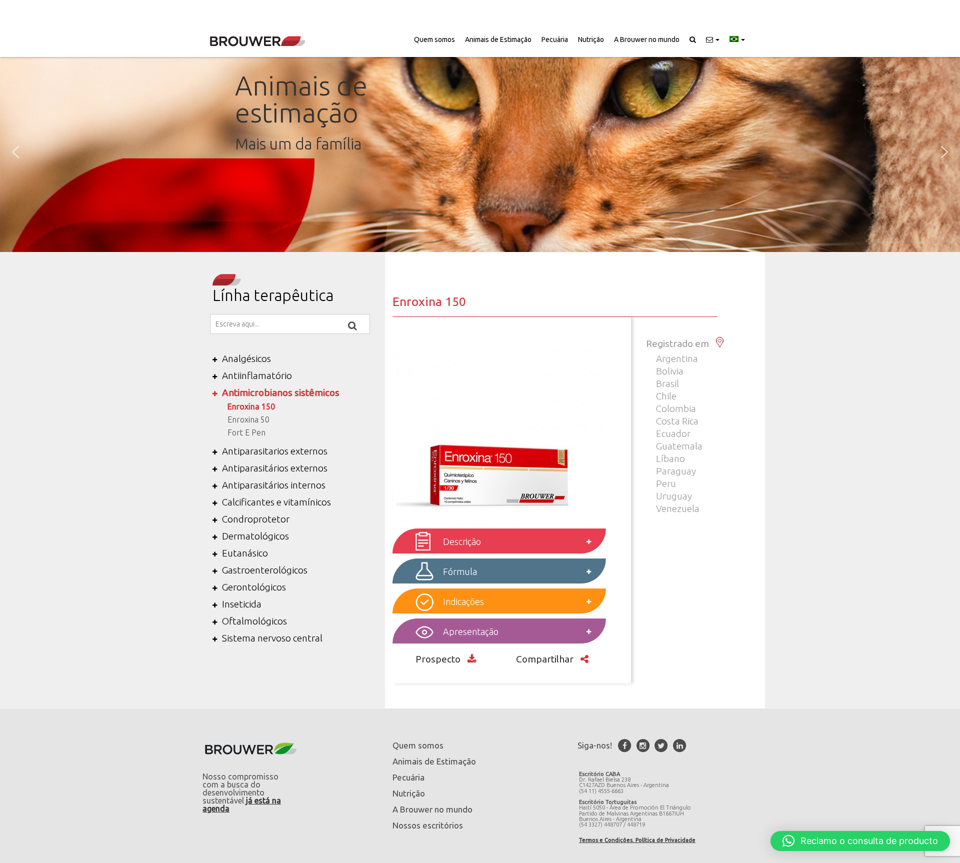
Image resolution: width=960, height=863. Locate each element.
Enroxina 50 (249, 419)
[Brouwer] (257, 41)
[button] (712, 39)
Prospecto (439, 659)
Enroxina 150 (251, 406)
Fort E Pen (247, 432)
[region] (480, 152)
